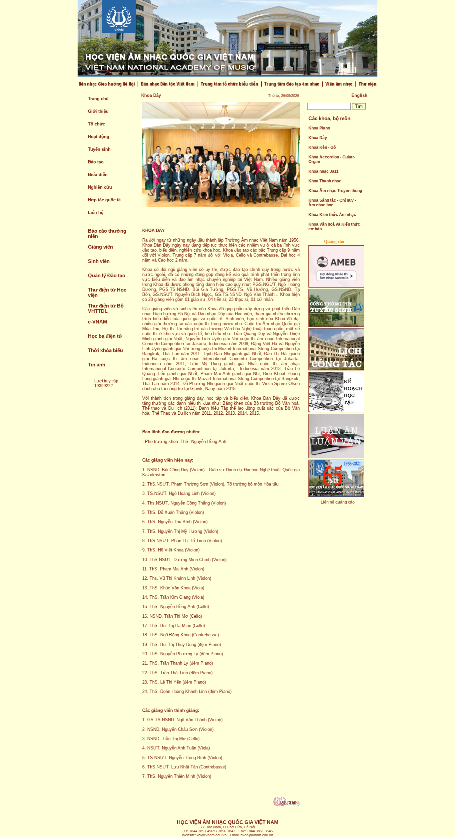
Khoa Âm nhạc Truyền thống (335, 190)
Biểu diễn (98, 174)
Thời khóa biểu (105, 350)
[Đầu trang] (286, 804)
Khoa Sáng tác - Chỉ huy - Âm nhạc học (332, 202)
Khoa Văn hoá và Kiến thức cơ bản (334, 226)
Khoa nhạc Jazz (323, 171)
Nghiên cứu (100, 187)
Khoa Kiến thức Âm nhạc (332, 214)
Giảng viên (100, 247)
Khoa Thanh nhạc (324, 181)
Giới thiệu (98, 111)
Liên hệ (95, 212)
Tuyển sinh (99, 149)
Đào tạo (96, 161)
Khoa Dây (317, 137)
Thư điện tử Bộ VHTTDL (106, 308)
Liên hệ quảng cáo (338, 502)
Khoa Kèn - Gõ (322, 147)
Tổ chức (96, 123)
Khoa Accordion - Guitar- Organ (331, 159)
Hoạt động (98, 136)
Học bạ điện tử (105, 336)
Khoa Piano (319, 128)
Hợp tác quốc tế (104, 199)
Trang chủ (98, 98)
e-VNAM (97, 321)
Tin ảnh (96, 364)
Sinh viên (99, 261)
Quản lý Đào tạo (106, 275)
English (359, 95)
